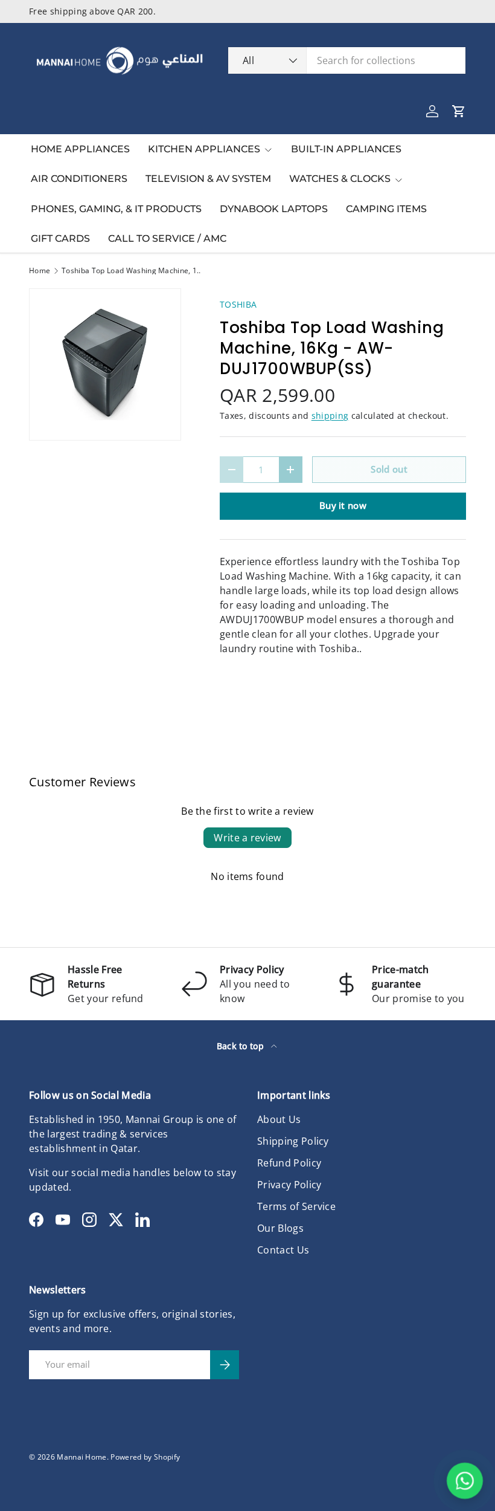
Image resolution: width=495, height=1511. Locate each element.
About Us (279, 1119)
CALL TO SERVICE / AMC (167, 238)
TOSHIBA (238, 304)
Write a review (247, 837)
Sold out (389, 469)
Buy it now (342, 505)
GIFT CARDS (60, 238)
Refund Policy (289, 1163)
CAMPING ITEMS (386, 209)
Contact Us (283, 1250)
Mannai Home (82, 1457)
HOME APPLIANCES (80, 149)
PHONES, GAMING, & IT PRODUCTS (116, 209)
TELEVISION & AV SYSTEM (208, 178)
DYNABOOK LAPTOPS (274, 209)
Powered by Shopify (145, 1457)
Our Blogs (280, 1228)
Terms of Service (296, 1206)
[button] (459, 111)
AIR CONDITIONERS (79, 178)
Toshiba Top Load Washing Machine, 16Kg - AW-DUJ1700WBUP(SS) (134, 270)
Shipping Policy (293, 1141)
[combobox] (346, 60)
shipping (330, 415)
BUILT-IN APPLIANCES (346, 149)
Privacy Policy (289, 1184)
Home (39, 270)
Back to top (242, 1046)
